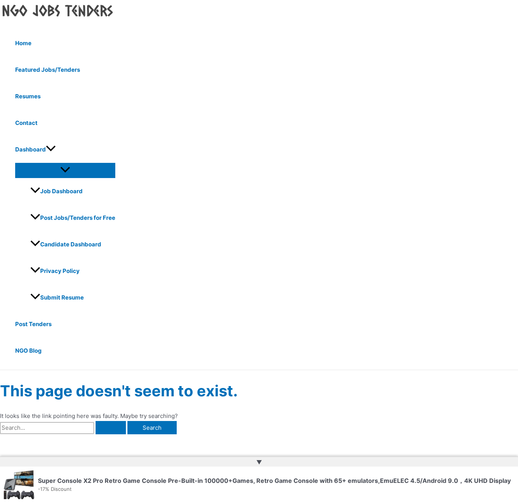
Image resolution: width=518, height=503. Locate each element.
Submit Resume (62, 297)
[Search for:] (63, 427)
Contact (26, 122)
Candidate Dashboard (70, 244)
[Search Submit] (111, 427)
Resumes (28, 96)
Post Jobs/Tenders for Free (77, 217)
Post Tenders (33, 324)
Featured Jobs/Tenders (47, 69)
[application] (51, 149)
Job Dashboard (61, 191)
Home (23, 43)
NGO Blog (28, 350)
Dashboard (30, 149)
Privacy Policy (60, 270)
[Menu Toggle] (65, 170)
